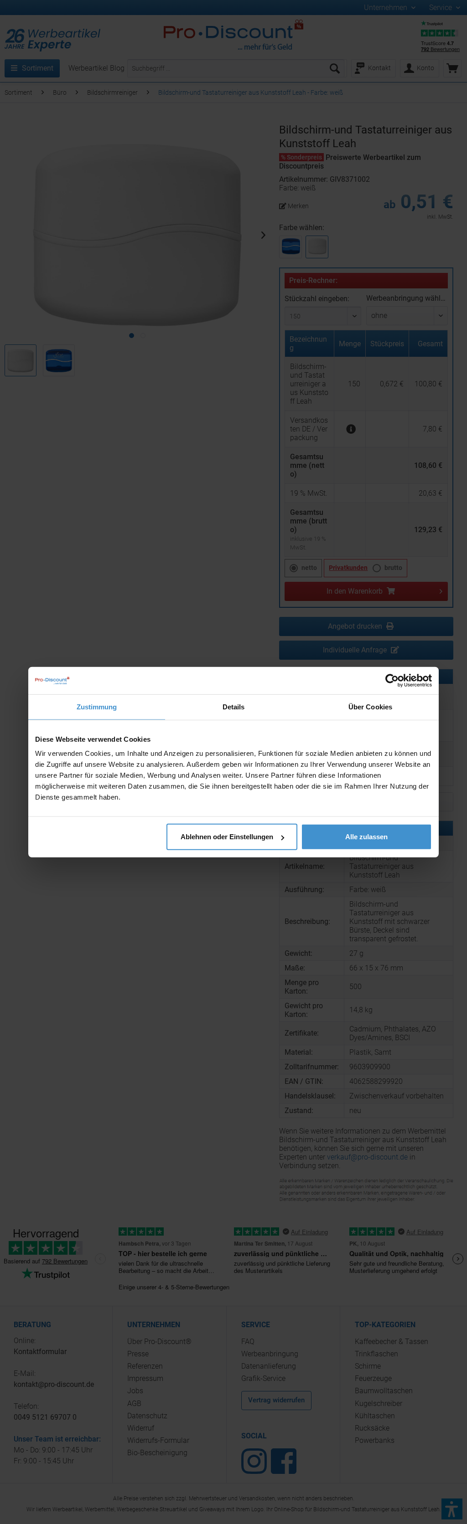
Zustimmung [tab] (97, 706)
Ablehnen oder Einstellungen (227, 837)
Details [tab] (234, 706)
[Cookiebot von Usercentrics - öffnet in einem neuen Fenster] (392, 680)
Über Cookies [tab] (370, 706)
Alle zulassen (366, 837)
